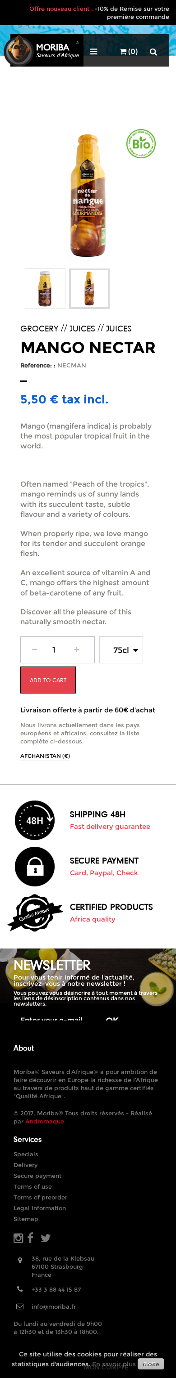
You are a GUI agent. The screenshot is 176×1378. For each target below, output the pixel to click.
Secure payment (37, 1175)
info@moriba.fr (54, 1306)
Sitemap (26, 1218)
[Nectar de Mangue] (45, 289)
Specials (26, 1154)
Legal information (40, 1208)
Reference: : (38, 365)
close (151, 1364)
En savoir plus (114, 1364)
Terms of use (33, 1186)
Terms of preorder (40, 1197)
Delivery (25, 1164)
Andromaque (44, 1121)
